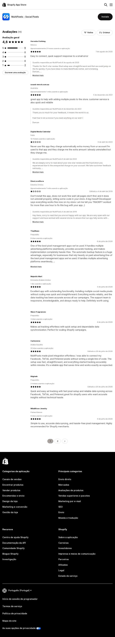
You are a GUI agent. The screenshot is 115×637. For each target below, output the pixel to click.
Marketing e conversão (14, 507)
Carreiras (63, 543)
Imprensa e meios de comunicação (76, 553)
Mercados (63, 485)
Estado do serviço (67, 576)
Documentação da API (14, 543)
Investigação (9, 559)
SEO (60, 507)
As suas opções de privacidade (19, 628)
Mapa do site (9, 620)
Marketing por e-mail (69, 501)
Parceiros (63, 559)
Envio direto (64, 479)
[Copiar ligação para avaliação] (47, 41)
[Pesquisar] (105, 4)
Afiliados (63, 565)
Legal (61, 570)
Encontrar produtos (12, 485)
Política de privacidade (14, 613)
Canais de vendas (12, 479)
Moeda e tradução (68, 518)
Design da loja (10, 501)
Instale (105, 16)
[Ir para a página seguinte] (65, 441)
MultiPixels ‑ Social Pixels (25, 16)
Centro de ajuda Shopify (15, 537)
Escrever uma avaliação (15, 72)
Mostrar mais (38, 75)
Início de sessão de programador (20, 599)
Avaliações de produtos (70, 490)
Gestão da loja (10, 512)
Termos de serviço (12, 606)
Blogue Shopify (10, 553)
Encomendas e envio (13, 495)
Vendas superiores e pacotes (74, 495)
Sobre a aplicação (68, 537)
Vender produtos (11, 490)
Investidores (65, 548)
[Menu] (111, 4)
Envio (61, 512)
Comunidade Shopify (13, 548)
